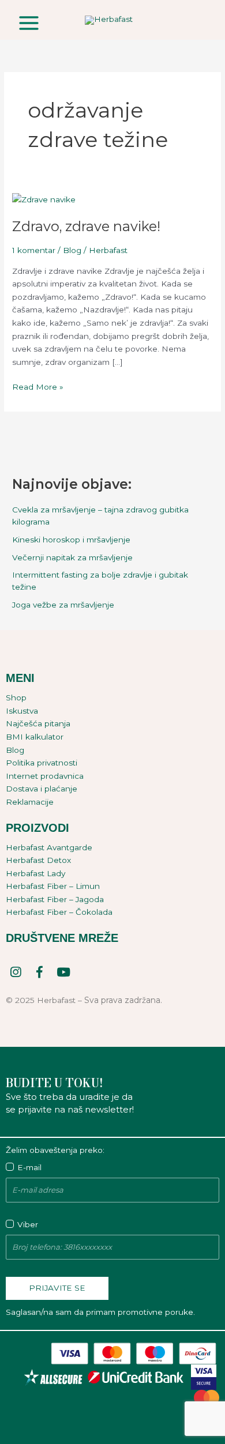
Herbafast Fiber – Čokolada (59, 912)
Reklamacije (30, 801)
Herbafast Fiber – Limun (53, 886)
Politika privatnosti (41, 762)
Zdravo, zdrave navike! (86, 226)
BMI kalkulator (34, 736)
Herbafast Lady (35, 873)
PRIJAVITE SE (57, 1287)
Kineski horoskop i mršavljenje (71, 539)
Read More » (37, 385)
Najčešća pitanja (38, 723)
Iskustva (22, 710)
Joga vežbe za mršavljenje (63, 604)
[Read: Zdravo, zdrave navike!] (44, 198)
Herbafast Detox (38, 860)
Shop (16, 697)
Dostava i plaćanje (41, 788)
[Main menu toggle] (29, 23)
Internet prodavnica (45, 776)
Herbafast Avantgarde (49, 847)
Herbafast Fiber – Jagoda (55, 899)
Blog (72, 250)
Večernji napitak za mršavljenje (72, 557)
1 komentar (33, 250)
